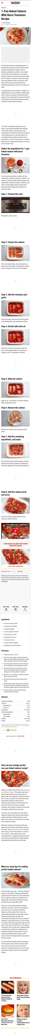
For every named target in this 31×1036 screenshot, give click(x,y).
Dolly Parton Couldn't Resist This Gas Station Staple (23, 997)
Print (21, 571)
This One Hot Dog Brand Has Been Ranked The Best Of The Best (6, 998)
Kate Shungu (6, 22)
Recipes (3, 7)
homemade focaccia (16, 829)
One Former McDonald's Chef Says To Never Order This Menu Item (7, 1021)
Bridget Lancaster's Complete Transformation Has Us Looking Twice (23, 1021)
